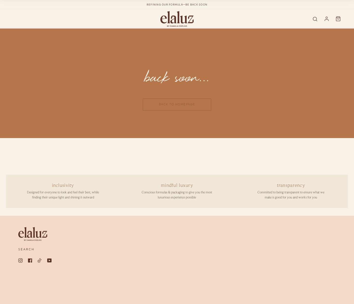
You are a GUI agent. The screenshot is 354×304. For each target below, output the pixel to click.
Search (26, 249)
